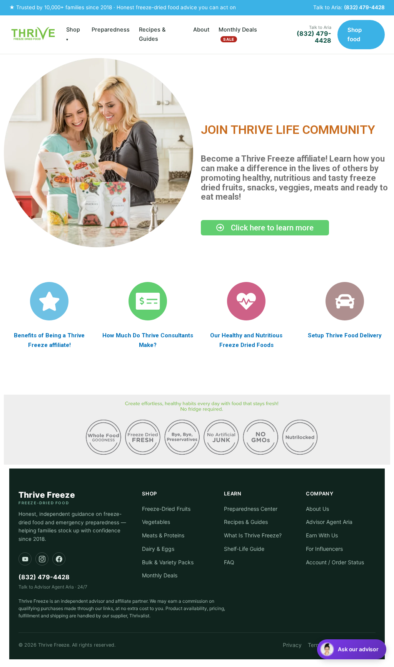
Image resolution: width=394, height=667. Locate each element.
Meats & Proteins (163, 535)
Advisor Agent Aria (329, 522)
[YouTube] (25, 558)
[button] (351, 649)
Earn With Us (322, 535)
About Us (317, 508)
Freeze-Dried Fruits (166, 508)
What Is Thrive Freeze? (253, 535)
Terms (315, 645)
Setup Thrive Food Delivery (345, 335)
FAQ (229, 562)
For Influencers (324, 548)
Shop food (354, 34)
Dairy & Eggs (158, 548)
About (201, 29)
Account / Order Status (335, 562)
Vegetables (156, 522)
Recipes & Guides (152, 34)
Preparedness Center (250, 508)
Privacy (292, 645)
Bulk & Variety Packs (168, 562)
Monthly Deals (238, 33)
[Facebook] (58, 558)
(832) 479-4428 (364, 7)
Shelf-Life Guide (244, 548)
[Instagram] (41, 558)
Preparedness (111, 29)
